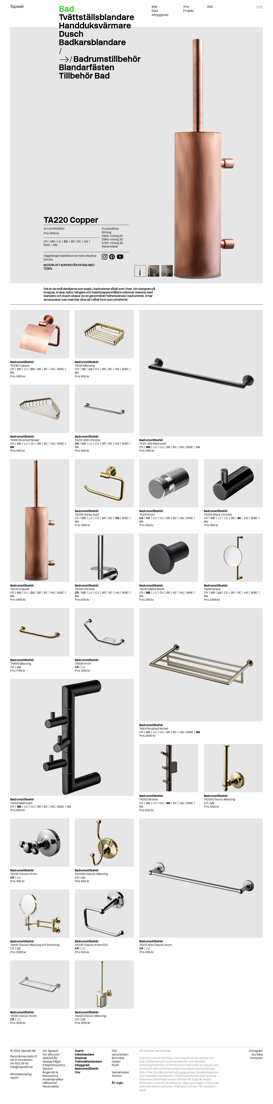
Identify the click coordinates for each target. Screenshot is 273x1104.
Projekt (188, 11)
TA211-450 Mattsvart (152, 443)
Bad (155, 11)
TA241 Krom (147, 514)
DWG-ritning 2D (112, 236)
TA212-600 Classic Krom (155, 945)
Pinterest (256, 1058)
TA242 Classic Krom (23, 874)
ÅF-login (117, 1083)
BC (46, 369)
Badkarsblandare (92, 42)
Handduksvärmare (95, 25)
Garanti (48, 1068)
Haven (116, 1061)
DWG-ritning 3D (112, 239)
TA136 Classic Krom (23, 1016)
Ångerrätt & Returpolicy (50, 1074)
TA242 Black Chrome (218, 514)
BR (39, 369)
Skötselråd (50, 1058)
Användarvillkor (53, 1079)
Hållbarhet (50, 1083)
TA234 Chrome (85, 589)
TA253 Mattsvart (21, 803)
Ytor (186, 7)
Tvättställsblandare (96, 17)
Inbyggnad (160, 15)
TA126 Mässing (85, 365)
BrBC (60, 369)
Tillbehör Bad (84, 76)
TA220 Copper (19, 589)
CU (32, 369)
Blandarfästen (86, 67)
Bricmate (118, 1058)
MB (19, 369)
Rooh (115, 1065)
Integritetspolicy (54, 1065)
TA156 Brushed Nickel (24, 440)
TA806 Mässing (20, 663)
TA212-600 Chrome (87, 440)
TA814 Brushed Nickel (153, 728)
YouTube (257, 1054)
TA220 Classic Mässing (90, 1016)
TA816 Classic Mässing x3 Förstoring (34, 945)
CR (12, 369)
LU (26, 369)
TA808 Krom (83, 663)
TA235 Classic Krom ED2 (91, 945)
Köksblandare (84, 1054)
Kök (154, 7)
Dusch (71, 34)
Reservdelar (110, 246)
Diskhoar (81, 1058)
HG (53, 369)
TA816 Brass (212, 589)
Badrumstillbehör (107, 59)
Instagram (256, 1051)
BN (12, 372)
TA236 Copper (20, 365)
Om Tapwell (50, 1051)
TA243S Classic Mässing (91, 874)
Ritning (106, 232)
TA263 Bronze (148, 799)
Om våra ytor (51, 1054)
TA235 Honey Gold (87, 514)
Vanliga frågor (52, 1061)
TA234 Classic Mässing (219, 799)
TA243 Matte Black (151, 589)
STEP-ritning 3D (112, 243)
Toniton (117, 1076)
